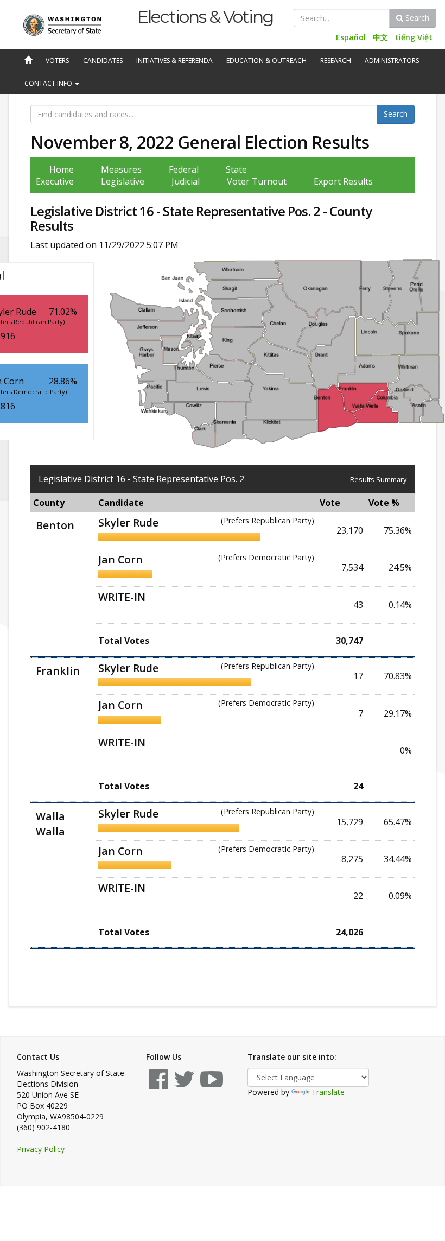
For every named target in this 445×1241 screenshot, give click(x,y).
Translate (328, 1092)
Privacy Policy (41, 1149)
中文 (380, 37)
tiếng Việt (414, 37)
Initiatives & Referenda (174, 60)
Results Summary (378, 479)
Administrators (392, 60)
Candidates (103, 60)
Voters (57, 60)
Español (351, 37)
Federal (184, 169)
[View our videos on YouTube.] (211, 1084)
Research (335, 60)
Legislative (122, 181)
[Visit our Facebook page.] (158, 1084)
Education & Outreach (266, 60)
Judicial (185, 181)
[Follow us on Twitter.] (184, 1084)
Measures (121, 169)
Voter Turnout (257, 181)
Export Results (343, 181)
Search (416, 17)
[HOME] (27, 60)
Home (61, 169)
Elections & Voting (205, 16)
